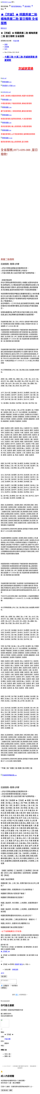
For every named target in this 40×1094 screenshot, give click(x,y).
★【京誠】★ (5, 951)
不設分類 (16, 41)
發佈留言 (3, 988)
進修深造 (15, 969)
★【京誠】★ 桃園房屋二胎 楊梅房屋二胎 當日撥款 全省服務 (19, 19)
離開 (10, 1090)
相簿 (5, 44)
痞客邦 (17, 964)
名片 (5, 49)
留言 (21, 964)
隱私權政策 (33, 1066)
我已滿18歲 (4, 1090)
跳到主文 (4, 28)
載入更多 (3, 976)
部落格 (6, 47)
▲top (2, 973)
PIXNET (9, 1066)
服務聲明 (20, 1068)
